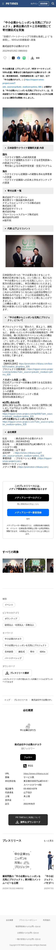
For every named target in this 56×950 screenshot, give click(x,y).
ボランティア (11, 618)
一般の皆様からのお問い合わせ (28, 939)
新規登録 (43, 3)
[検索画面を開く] (53, 3)
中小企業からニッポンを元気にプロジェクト (26, 645)
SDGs (42, 651)
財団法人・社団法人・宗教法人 (19, 625)
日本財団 (9, 651)
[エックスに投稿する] (13, 58)
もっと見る (48, 841)
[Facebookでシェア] (18, 58)
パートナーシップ (13, 658)
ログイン (34, 3)
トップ (7, 700)
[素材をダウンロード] (32, 58)
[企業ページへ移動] (28, 728)
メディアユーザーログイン (28, 497)
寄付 (32, 651)
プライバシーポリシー (28, 920)
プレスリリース (21, 700)
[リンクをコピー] (37, 58)
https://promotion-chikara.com (32, 467)
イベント (9, 605)
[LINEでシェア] (24, 58)
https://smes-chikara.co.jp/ (36, 773)
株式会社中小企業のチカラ (43, 700)
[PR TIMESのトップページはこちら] (12, 3)
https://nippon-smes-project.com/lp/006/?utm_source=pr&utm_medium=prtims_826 (28, 415)
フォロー (28, 757)
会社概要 (9, 920)
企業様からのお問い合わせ (28, 932)
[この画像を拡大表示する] (13, 566)
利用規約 (46, 920)
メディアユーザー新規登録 (28, 512)
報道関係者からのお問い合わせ (28, 926)
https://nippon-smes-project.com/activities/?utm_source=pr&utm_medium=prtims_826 (28, 372)
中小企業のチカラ (13, 639)
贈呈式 (22, 651)
